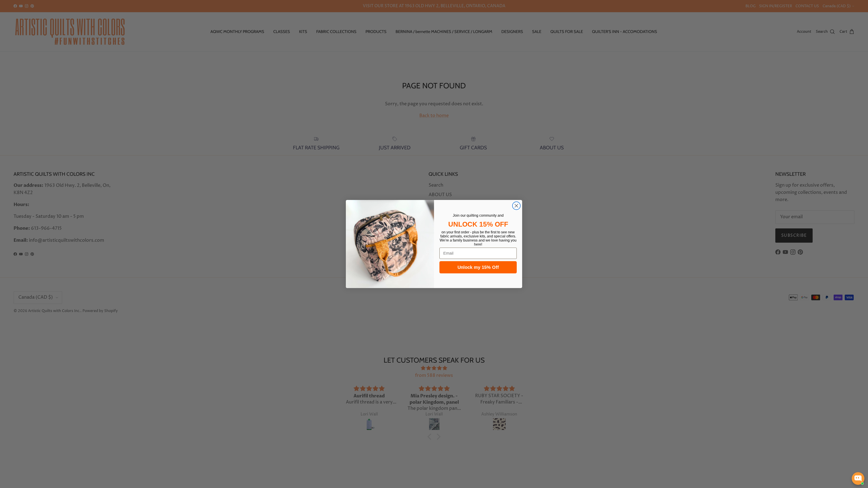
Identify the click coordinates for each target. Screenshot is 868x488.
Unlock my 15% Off (478, 267)
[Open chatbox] (858, 478)
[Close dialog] (516, 206)
